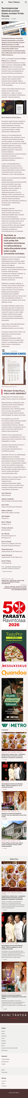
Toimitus (3, 1064)
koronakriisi (4, 568)
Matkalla (13, 840)
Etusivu (3, 1031)
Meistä (3, 1045)
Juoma (3, 1038)
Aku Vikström (8, 566)
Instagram (4, 1086)
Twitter (3, 1083)
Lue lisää (5, 759)
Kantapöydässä (5, 1061)
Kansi (9, 752)
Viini (19, 811)
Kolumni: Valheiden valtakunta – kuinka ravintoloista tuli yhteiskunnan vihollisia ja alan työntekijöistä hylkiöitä (15, 588)
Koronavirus (10, 568)
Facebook (4, 1081)
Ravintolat (19, 752)
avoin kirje (14, 566)
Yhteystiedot (4, 1050)
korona (19, 566)
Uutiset (7, 781)
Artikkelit (4, 752)
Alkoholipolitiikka (5, 1059)
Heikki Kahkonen (5, 18)
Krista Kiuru (17, 568)
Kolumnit (13, 752)
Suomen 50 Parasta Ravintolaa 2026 (9, 1048)
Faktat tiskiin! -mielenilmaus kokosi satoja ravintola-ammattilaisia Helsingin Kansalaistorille (13, 582)
